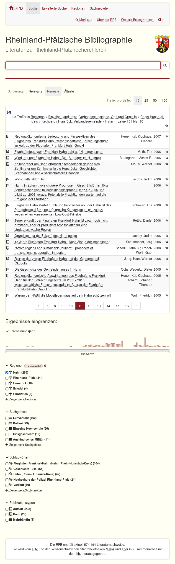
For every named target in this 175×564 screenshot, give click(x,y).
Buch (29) (19, 514)
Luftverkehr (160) (24, 418)
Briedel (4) (20, 388)
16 (127, 305)
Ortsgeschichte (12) (26, 434)
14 (108, 305)
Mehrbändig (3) (23, 520)
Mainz (110, 549)
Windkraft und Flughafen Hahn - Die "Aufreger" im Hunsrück (58, 157)
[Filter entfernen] (45, 365)
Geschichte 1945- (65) (28, 469)
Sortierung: (16, 91)
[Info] (161, 19)
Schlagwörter (18, 457)
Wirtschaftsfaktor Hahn (31, 179)
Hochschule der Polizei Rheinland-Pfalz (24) (44, 479)
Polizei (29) (20, 423)
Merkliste (85, 19)
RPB (18, 8)
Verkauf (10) (21, 485)
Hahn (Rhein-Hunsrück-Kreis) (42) (36, 474)
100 (164, 100)
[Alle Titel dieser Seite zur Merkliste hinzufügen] (166, 125)
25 (146, 100)
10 (71, 305)
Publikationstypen (22, 502)
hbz (79, 553)
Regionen (78, 8)
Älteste (69, 91)
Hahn (109, 121)
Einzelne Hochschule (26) (30, 428)
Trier (125, 549)
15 (137, 100)
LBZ (35, 549)
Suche (33, 8)
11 (80, 305)
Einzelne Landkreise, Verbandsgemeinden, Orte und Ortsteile (93, 116)
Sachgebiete (99, 8)
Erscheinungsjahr (22, 331)
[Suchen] (165, 65)
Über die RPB (106, 19)
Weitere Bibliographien (137, 19)
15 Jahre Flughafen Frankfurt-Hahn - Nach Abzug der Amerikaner (62, 241)
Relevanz (35, 91)
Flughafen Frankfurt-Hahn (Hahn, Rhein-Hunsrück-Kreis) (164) (56, 463)
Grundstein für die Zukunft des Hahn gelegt (46, 235)
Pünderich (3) (22, 394)
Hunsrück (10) (22, 383)
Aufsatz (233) (21, 509)
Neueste (53, 91)
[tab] (15, 91)
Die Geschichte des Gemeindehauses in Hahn (48, 269)
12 (89, 305)
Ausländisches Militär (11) (30, 439)
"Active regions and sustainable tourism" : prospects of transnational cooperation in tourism (54, 250)
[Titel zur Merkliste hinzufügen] (167, 136)
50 (155, 100)
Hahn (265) (20, 372)
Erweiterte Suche (54, 8)
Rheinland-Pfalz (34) (26, 378)
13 (99, 305)
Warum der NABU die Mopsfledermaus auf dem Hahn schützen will (63, 295)
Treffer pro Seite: (119, 100)
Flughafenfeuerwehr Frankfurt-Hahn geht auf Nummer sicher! (59, 151)
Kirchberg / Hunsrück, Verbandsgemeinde (72, 121)
